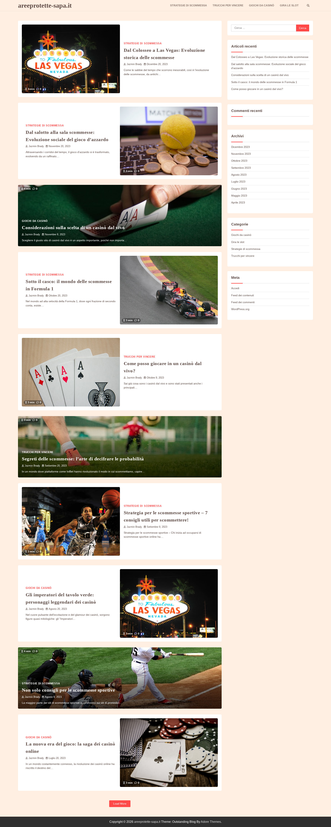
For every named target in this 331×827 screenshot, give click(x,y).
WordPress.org (240, 309)
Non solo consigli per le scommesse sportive (68, 690)
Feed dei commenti (243, 302)
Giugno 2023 (239, 188)
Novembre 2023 (241, 153)
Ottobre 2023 (239, 160)
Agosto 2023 (239, 174)
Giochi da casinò (261, 5)
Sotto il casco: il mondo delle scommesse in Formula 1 (264, 82)
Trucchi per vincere (228, 5)
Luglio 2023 (238, 181)
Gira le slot (289, 5)
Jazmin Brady (134, 64)
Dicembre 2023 (240, 146)
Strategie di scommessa (188, 5)
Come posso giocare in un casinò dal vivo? (257, 89)
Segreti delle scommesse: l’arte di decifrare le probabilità (83, 458)
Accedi (235, 288)
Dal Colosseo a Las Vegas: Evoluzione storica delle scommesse (269, 56)
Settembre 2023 (241, 167)
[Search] (308, 5)
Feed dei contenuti (242, 295)
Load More (119, 803)
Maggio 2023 (239, 195)
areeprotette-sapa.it (45, 5)
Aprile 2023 (238, 202)
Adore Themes (211, 821)
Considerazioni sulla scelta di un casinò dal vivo (73, 227)
